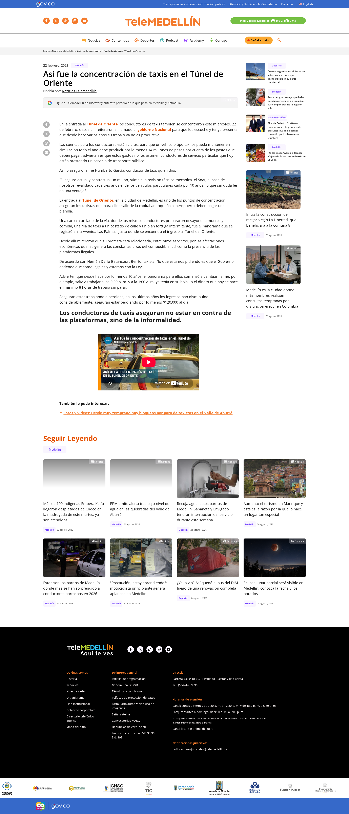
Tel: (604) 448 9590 (185, 685)
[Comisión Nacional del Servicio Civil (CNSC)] (81, 788)
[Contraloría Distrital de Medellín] (45, 788)
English (308, 4)
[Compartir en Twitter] (46, 134)
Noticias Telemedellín (79, 91)
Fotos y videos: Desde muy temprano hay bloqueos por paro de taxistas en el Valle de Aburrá (147, 412)
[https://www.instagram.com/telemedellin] (159, 649)
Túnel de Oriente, (98, 200)
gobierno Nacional (154, 129)
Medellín (69, 51)
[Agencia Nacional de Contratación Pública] (329, 788)
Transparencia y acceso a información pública (194, 4)
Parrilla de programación (129, 679)
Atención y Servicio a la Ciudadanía (253, 4)
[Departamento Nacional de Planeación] (293, 788)
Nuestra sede (75, 691)
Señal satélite (121, 714)
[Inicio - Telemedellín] (162, 21)
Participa (287, 4)
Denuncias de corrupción (129, 727)
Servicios (72, 685)
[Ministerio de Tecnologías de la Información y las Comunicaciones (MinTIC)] (116, 788)
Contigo (218, 40)
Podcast (169, 40)
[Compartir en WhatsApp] (46, 143)
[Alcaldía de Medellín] (187, 788)
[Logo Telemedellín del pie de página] (89, 649)
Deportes (144, 40)
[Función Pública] (258, 788)
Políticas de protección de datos (133, 697)
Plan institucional (78, 704)
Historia (71, 679)
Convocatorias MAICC (126, 721)
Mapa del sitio (76, 727)
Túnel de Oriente (102, 124)
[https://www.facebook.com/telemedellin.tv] (130, 649)
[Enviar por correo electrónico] (46, 152)
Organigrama (75, 697)
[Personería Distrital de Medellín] (151, 788)
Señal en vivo (260, 40)
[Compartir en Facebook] (46, 124)
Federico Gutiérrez (277, 117)
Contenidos (117, 40)
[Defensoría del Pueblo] (222, 788)
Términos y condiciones (128, 691)
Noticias (90, 40)
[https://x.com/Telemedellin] (140, 649)
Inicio (46, 51)
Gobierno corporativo (80, 710)
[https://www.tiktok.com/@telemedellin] (149, 649)
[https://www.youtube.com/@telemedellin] (168, 649)
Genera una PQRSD (125, 685)
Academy (193, 40)
